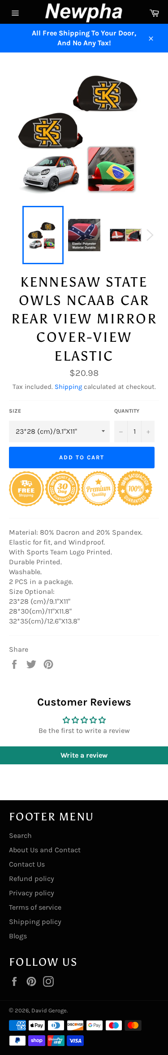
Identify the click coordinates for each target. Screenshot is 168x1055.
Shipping (68, 387)
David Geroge (49, 1010)
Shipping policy (35, 921)
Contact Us (27, 864)
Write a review (84, 755)
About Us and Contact (45, 850)
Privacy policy (31, 893)
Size (15, 411)
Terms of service (35, 907)
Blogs (18, 936)
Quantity (126, 411)
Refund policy (31, 878)
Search (20, 835)
